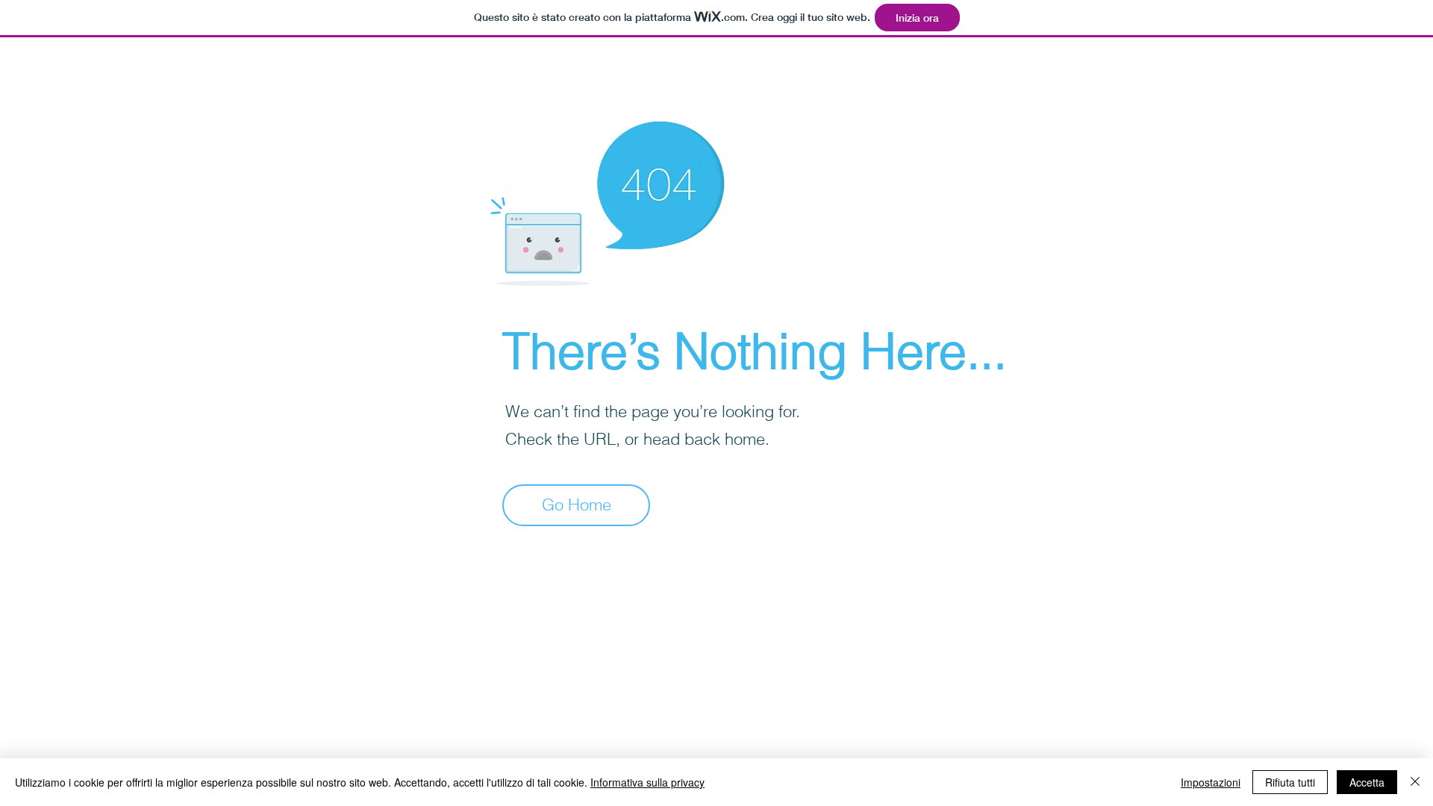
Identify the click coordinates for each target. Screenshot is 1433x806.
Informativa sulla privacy (647, 782)
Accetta (1366, 782)
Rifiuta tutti (1290, 782)
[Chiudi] (1415, 782)
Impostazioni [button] (1210, 782)
